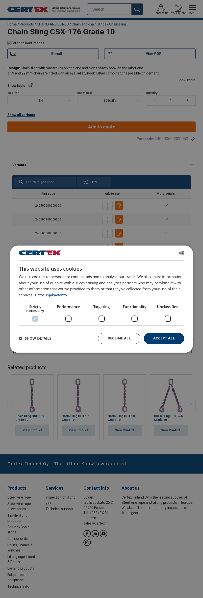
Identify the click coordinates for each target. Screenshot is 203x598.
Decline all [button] (119, 338)
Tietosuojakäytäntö (50, 295)
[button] (35, 338)
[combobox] (181, 252)
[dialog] (101, 299)
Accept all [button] (164, 338)
